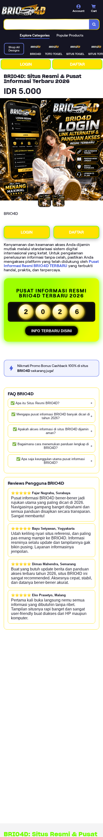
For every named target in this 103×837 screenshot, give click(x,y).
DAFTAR (77, 64)
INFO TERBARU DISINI (51, 331)
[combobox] (46, 24)
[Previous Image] (4, 150)
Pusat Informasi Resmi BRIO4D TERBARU (51, 263)
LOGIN (26, 64)
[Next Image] (99, 150)
